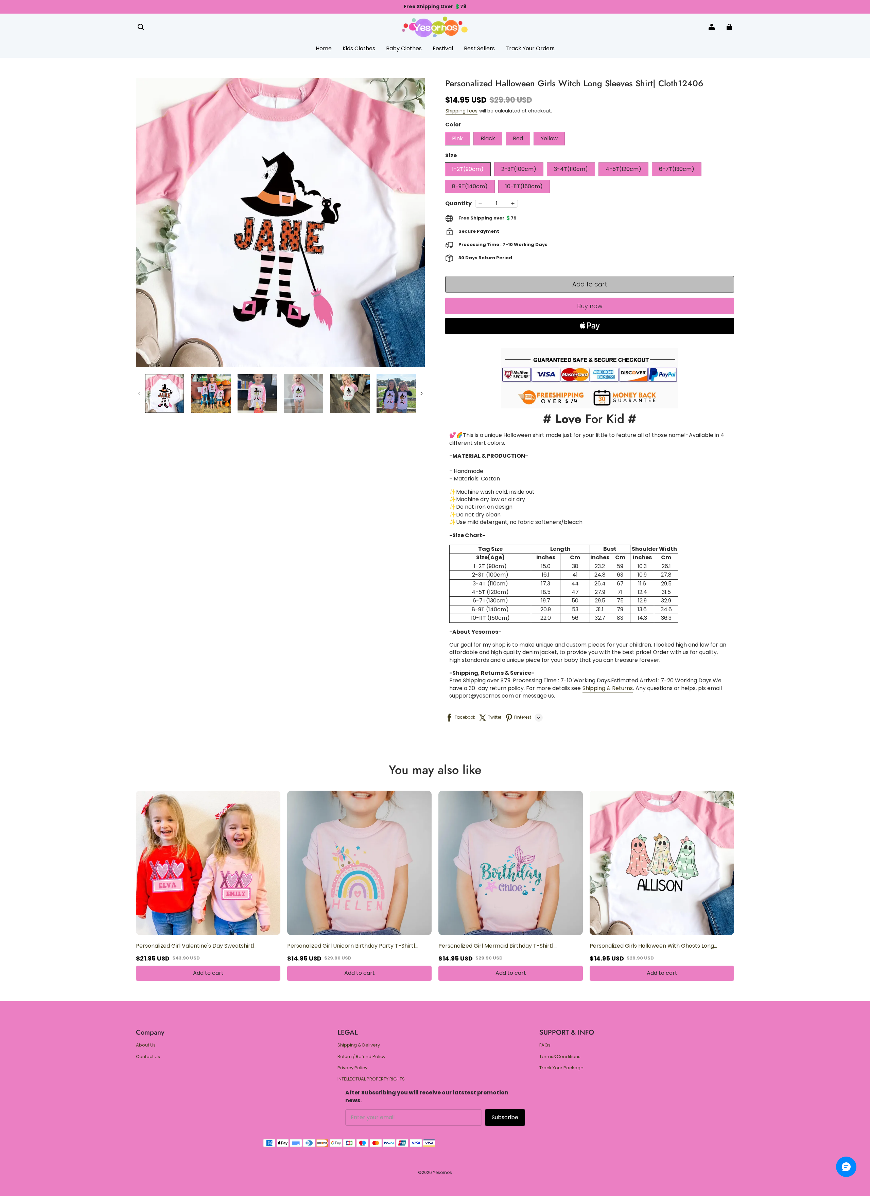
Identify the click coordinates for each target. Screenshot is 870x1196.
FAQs (545, 1045)
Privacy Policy (352, 1068)
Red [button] (518, 138)
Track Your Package (561, 1068)
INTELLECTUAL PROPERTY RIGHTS (371, 1079)
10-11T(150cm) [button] (524, 186)
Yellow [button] (549, 138)
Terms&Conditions (559, 1057)
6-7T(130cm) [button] (676, 169)
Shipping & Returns (607, 688)
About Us (146, 1045)
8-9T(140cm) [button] (470, 186)
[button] (140, 27)
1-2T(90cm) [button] (468, 169)
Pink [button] (457, 138)
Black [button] (488, 138)
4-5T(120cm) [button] (623, 169)
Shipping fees (461, 110)
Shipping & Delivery (358, 1045)
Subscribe (505, 1117)
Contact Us (148, 1057)
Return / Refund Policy (361, 1057)
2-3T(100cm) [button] (518, 169)
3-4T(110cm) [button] (571, 169)
